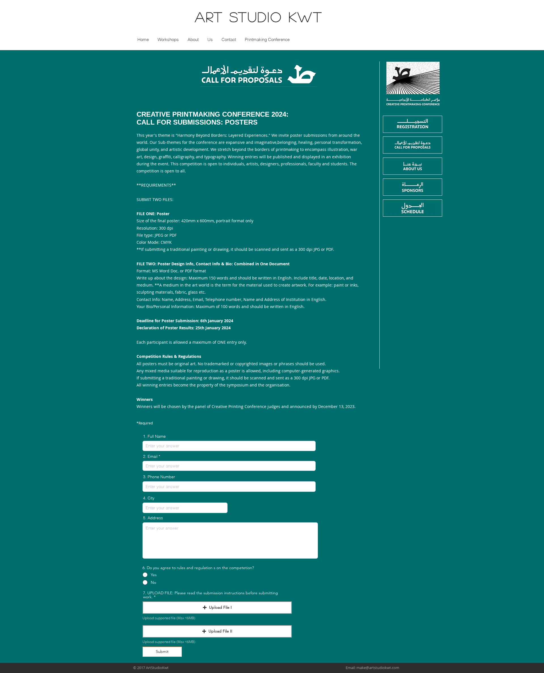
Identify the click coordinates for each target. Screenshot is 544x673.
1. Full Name (154, 436)
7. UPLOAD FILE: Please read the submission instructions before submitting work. (210, 595)
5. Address (153, 518)
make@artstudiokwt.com (377, 667)
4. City (148, 498)
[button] (210, 39)
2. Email (150, 456)
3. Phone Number (159, 477)
